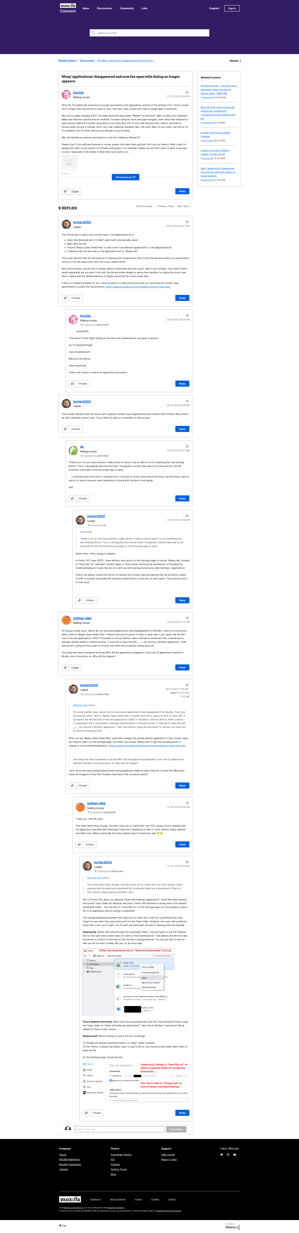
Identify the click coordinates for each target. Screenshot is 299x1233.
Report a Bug (169, 1159)
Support (214, 8)
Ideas (86, 8)
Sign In (232, 8)
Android (115, 1164)
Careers (63, 1169)
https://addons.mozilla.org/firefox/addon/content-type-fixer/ (138, 286)
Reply (182, 191)
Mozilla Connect (68, 8)
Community (127, 8)
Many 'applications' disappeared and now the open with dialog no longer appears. (218, 172)
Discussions (104, 8)
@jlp (82, 531)
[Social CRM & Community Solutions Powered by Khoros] (233, 1226)
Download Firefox (121, 1154)
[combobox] (149, 33)
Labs (144, 8)
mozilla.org (95, 1199)
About (62, 1154)
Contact (172, 1199)
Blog (113, 1174)
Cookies (155, 1199)
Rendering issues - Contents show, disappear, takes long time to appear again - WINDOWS (219, 89)
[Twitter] (221, 1154)
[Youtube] (234, 1154)
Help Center (168, 1154)
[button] (125, 177)
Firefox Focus (119, 1169)
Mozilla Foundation (70, 1164)
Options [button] (234, 60)
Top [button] (64, 1225)
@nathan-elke (80, 705)
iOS (113, 1159)
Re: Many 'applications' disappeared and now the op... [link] (126, 60)
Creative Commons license (168, 1211)
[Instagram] (228, 1154)
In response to (96, 324)
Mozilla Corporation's (73, 1208)
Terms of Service (118, 1199)
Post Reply (176, 1129)
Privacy (138, 1199)
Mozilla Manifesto (69, 1159)
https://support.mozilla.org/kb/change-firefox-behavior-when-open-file (147, 745)
